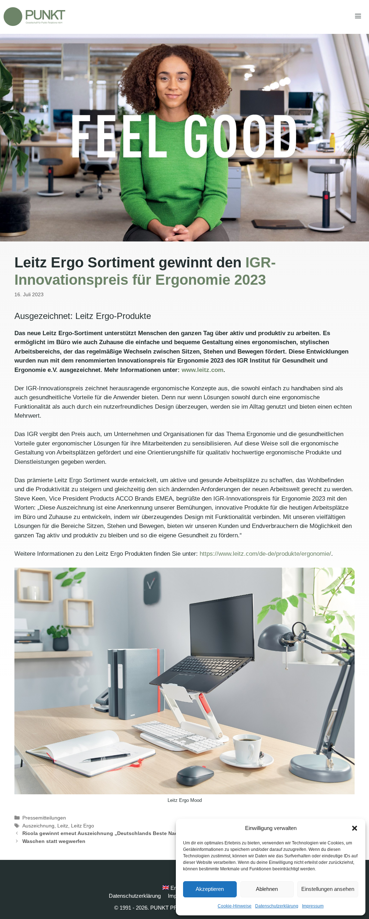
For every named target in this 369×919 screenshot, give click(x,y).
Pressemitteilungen (44, 818)
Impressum (313, 906)
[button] (354, 828)
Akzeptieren (210, 889)
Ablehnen (267, 889)
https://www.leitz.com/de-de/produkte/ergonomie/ (265, 553)
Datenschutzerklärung (276, 906)
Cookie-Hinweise (235, 906)
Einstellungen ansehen (327, 889)
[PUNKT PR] (34, 17)
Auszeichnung (38, 826)
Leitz (62, 826)
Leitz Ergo (82, 826)
